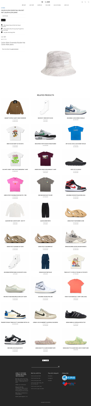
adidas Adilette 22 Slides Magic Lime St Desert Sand (76, 348)
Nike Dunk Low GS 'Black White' (15, 348)
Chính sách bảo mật (35, 378)
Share (2, 20)
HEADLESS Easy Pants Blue (45, 272)
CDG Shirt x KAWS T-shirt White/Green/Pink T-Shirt (15, 169)
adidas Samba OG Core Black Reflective (75, 322)
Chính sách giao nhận (36, 380)
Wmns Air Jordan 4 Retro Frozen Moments (75, 246)
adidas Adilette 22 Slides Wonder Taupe (45, 348)
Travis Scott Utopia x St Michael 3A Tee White (75, 272)
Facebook (50, 375)
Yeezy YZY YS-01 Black (76, 169)
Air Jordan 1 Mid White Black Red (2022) (75, 195)
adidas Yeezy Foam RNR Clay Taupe (15, 246)
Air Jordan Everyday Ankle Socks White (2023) (15, 272)
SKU (2, 39)
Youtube (50, 380)
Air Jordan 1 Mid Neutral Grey (45, 296)
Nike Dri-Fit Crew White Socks (45, 118)
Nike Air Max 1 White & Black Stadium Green (45, 143)
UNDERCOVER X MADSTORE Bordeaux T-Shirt (45, 169)
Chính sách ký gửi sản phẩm (37, 388)
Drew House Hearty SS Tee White (15, 143)
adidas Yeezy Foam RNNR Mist (45, 246)
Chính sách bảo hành (36, 375)
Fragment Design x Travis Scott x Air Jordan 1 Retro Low (15, 322)
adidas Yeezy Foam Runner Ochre (76, 220)
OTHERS (3, 7)
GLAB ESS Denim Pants (45, 220)
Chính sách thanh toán (36, 386)
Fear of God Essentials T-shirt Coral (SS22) (76, 296)
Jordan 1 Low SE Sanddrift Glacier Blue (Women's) (45, 322)
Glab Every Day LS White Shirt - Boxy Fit (15, 220)
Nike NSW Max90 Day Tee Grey (45, 195)
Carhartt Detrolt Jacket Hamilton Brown (15, 118)
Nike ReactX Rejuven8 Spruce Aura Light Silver (15, 296)
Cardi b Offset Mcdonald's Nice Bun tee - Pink (15, 195)
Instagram (50, 378)
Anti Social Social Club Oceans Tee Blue (76, 143)
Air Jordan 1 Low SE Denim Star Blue (76, 118)
